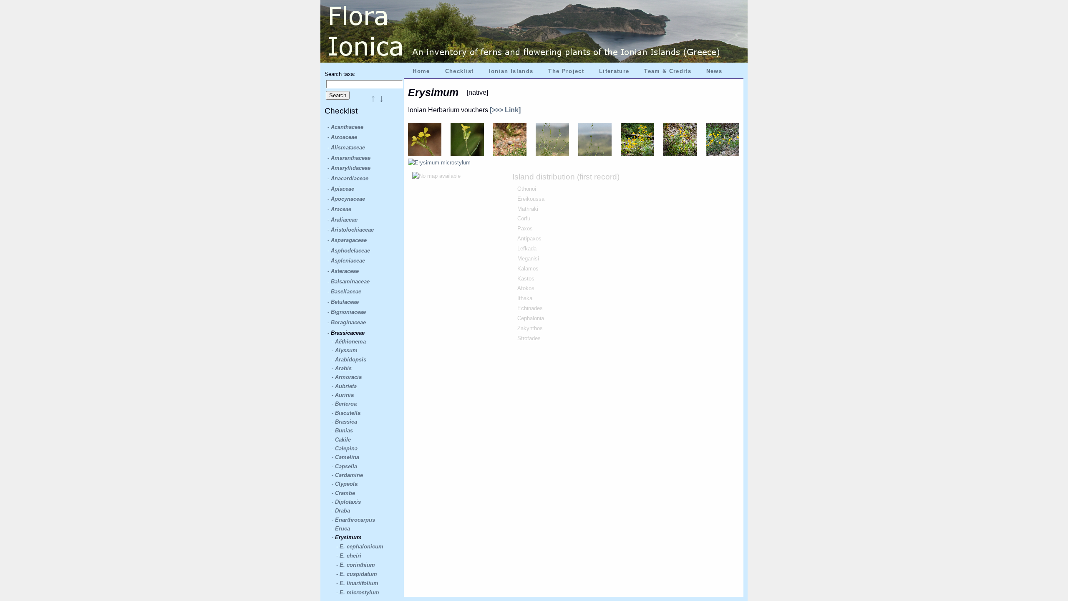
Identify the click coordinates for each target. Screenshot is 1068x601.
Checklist (459, 71)
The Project (566, 71)
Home (421, 71)
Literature (614, 71)
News (714, 71)
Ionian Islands (511, 71)
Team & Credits (667, 71)
